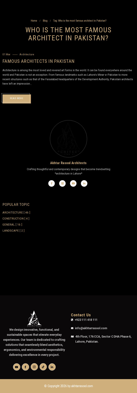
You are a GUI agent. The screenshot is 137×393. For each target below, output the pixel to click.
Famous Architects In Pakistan (39, 61)
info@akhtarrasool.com (91, 328)
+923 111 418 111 (86, 319)
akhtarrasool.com (82, 386)
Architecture (27, 54)
